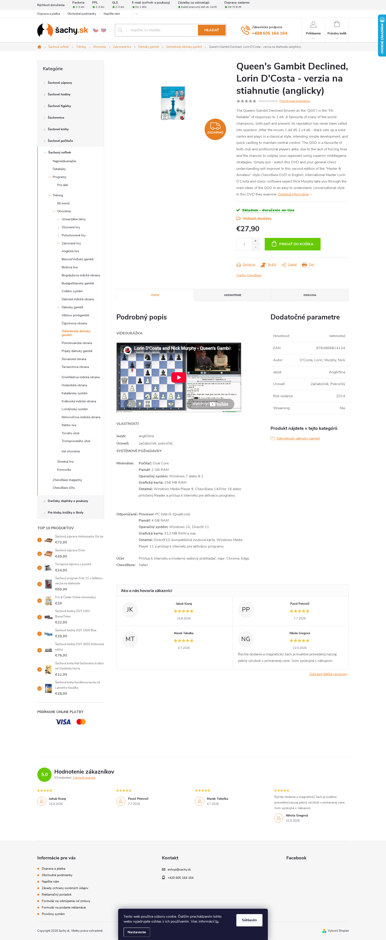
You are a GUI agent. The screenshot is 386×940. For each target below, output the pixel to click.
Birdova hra (70, 267)
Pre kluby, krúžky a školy (65, 512)
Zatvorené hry (71, 243)
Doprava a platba (48, 14)
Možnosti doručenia (257, 218)
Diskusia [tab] (310, 295)
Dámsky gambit (72, 307)
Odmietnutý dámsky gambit (76, 333)
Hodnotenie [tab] (232, 295)
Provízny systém (53, 914)
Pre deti (62, 185)
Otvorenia (64, 211)
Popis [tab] (155, 295)
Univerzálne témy (74, 219)
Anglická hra (70, 251)
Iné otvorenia (71, 451)
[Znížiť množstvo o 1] (255, 247)
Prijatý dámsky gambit (77, 351)
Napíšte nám (112, 14)
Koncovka (64, 470)
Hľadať (211, 30)
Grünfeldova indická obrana (81, 377)
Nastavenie (137, 932)
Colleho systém (72, 291)
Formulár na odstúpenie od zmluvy (66, 901)
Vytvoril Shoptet (338, 931)
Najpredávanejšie (64, 161)
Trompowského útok (76, 441)
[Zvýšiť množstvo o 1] (255, 241)
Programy (59, 177)
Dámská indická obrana (78, 299)
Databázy (59, 169)
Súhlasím (249, 920)
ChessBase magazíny (67, 480)
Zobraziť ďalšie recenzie (327, 674)
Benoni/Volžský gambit (78, 259)
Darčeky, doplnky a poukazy (68, 501)
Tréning (58, 195)
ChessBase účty (64, 488)
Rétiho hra (69, 425)
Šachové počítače (60, 141)
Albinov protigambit (75, 315)
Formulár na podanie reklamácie (64, 907)
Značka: (248, 275)
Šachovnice (56, 117)
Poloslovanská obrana (77, 343)
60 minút (63, 203)
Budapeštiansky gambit (78, 283)
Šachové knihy (58, 129)
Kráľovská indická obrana (79, 401)
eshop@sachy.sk (179, 869)
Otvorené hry (71, 227)
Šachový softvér (59, 152)
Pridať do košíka (296, 244)
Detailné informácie (293, 194)
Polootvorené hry (74, 235)
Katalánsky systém (75, 393)
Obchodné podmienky (81, 14)
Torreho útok (71, 433)
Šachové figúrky (59, 106)
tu (216, 921)
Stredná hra (65, 462)
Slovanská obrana (74, 359)
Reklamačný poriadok (56, 894)
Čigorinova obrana (74, 323)
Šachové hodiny (59, 94)
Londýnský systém (75, 409)
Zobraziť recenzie (84, 778)
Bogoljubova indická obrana (81, 275)
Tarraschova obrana (75, 367)
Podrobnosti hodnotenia (294, 101)
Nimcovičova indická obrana (81, 417)
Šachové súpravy (60, 83)
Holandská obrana (74, 385)
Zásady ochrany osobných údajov (65, 888)
